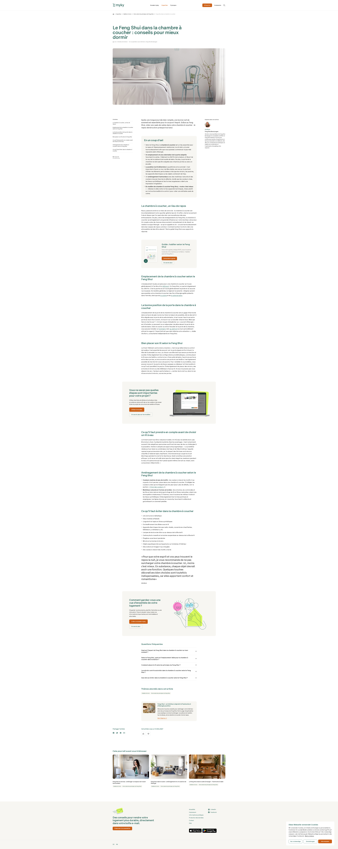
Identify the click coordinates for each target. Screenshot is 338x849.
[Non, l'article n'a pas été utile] (148, 734)
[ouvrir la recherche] (224, 5)
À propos (173, 5)
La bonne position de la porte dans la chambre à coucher (122, 132)
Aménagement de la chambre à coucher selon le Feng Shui (121, 145)
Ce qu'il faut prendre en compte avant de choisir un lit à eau (123, 140)
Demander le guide (169, 258)
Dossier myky (154, 5)
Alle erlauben (325, 841)
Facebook (213, 812)
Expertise (165, 5)
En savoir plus (168, 262)
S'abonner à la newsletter (122, 828)
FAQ (190, 823)
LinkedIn (213, 809)
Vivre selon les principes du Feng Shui (144, 14)
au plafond (173, 329)
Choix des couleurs (156, 487)
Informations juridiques (196, 815)
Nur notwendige (295, 841)
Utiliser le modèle (136, 409)
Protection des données (196, 818)
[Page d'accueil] (113, 14)
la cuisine (163, 295)
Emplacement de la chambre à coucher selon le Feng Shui (123, 128)
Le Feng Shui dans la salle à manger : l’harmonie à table (206, 781)
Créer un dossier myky (138, 621)
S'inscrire (207, 5)
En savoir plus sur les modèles (140, 414)
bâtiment (165, 286)
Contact (191, 820)
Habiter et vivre (127, 14)
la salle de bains (176, 295)
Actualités (192, 809)
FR (117, 844)
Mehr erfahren (309, 836)
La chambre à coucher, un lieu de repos (121, 123)
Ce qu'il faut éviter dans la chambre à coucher (122, 150)
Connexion (217, 5)
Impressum (192, 812)
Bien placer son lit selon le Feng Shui (122, 137)
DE (113, 844)
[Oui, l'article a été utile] (143, 734)
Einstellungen (310, 841)
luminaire (162, 329)
